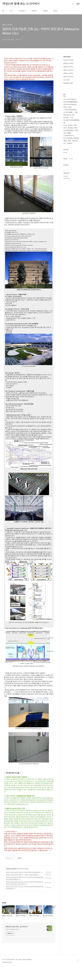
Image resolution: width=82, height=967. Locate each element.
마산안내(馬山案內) (68, 130)
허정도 (69, 141)
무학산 (75, 128)
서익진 (75, 125)
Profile (65, 152)
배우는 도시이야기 (11, 868)
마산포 (76, 130)
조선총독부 (69, 143)
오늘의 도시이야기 (68, 67)
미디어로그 (22, 11)
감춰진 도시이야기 (68, 63)
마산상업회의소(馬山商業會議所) (71, 121)
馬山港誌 (70, 128)
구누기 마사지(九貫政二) (69, 99)
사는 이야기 (66, 80)
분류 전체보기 (67, 57)
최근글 (65, 158)
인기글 (71, 158)
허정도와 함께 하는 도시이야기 (21, 3)
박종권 (65, 141)
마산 (64, 143)
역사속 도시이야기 (68, 60)
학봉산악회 (75, 141)
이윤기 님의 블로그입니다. (12, 929)
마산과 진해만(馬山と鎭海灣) (71, 138)
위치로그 (34, 11)
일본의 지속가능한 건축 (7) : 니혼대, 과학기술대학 (22, 875)
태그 (11, 11)
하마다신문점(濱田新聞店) (70, 102)
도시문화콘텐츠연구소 (68, 135)
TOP (78, 960)
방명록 (45, 11)
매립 (76, 112)
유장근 (65, 128)
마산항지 (70, 125)
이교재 (69, 107)
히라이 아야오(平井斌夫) (69, 104)
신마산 (65, 125)
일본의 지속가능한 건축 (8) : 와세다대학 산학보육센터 (23, 872)
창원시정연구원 (67, 115)
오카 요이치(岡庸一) (68, 112)
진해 (64, 133)
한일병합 (69, 133)
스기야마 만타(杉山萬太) (69, 109)
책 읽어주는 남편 (68, 83)
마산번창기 (66, 117)
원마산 (65, 107)
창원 (73, 115)
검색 (73, 3)
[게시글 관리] (12, 858)
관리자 (55, 11)
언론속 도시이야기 (68, 73)
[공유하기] (10, 858)
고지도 (71, 117)
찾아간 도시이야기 (68, 76)
